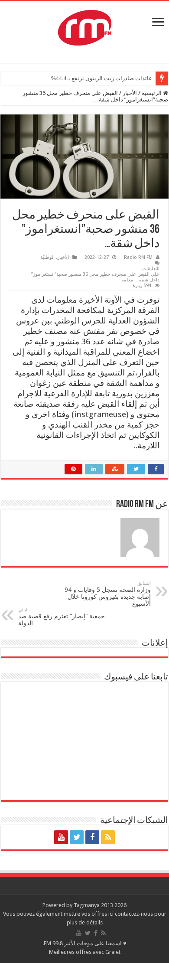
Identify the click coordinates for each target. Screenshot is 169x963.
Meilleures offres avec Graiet (84, 952)
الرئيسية (152, 93)
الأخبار (130, 93)
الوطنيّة (47, 257)
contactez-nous (134, 914)
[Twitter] (77, 837)
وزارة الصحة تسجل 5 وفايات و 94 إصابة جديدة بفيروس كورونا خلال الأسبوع (108, 594)
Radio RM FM (138, 257)
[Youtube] (61, 837)
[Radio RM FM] (84, 26)
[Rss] (108, 837)
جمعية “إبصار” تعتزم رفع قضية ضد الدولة (61, 617)
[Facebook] (92, 837)
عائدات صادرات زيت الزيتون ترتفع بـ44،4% (101, 78)
